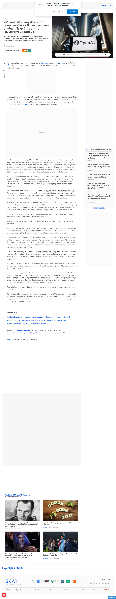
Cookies (67, 589)
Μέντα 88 (68, 581)
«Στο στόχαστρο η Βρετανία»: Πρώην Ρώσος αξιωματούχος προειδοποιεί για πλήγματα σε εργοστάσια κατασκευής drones (98, 197)
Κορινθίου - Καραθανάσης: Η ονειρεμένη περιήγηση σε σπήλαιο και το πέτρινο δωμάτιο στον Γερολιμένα (98, 186)
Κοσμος (7, 560)
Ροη (87, 149)
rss (103, 583)
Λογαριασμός (110, 5)
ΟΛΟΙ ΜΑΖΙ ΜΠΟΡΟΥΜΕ (53, 582)
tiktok (97, 583)
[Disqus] (41, 368)
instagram (94, 583)
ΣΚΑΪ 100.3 (38, 581)
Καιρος (104, 5)
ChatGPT (23, 104)
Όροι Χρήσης (38, 589)
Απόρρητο (111, 597)
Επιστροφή (111, 592)
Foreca (85, 589)
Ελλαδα (45, 527)
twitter (4, 66)
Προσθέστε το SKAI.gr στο (16, 50)
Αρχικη (5, 19)
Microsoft (44, 63)
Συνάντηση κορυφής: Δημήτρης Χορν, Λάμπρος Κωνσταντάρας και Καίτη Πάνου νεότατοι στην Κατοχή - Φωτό (21, 524)
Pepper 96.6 (62, 581)
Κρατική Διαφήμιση (76, 589)
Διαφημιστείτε (10, 584)
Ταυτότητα (30, 589)
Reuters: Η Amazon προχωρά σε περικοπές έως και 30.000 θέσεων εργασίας (37, 320)
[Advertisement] (46, 480)
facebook (4, 63)
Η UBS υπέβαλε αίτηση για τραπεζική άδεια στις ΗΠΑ (27, 323)
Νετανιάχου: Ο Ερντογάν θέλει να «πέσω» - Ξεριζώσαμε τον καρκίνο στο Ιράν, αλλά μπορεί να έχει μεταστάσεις (98, 156)
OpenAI (62, 63)
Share (4, 80)
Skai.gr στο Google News (30, 333)
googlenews (109, 583)
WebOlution (107, 589)
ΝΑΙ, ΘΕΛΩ (72, 12)
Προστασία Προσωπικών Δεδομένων (54, 589)
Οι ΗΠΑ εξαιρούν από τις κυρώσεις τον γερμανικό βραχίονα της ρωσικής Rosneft (38, 317)
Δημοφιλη (95, 149)
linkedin (91, 583)
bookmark (4, 76)
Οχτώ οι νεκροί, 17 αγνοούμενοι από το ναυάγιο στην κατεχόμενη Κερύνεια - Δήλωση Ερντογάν (98, 176)
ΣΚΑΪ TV (33, 581)
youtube (106, 583)
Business (10, 19)
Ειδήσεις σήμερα (23, 330)
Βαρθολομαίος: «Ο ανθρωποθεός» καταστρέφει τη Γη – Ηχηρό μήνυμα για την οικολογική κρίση (98, 166)
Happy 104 (74, 581)
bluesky (100, 583)
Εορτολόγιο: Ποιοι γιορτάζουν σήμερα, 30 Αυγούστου (57, 523)
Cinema (7, 528)
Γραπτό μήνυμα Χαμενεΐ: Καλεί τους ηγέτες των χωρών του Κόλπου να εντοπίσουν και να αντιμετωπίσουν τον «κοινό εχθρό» (21, 555)
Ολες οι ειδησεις (99, 208)
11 (4, 72)
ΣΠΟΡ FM (45, 581)
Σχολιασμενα (105, 149)
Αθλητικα (45, 558)
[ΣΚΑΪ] (11, 581)
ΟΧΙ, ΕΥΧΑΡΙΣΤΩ (58, 12)
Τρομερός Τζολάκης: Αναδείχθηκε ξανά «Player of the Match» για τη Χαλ (60, 554)
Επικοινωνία (18, 584)
